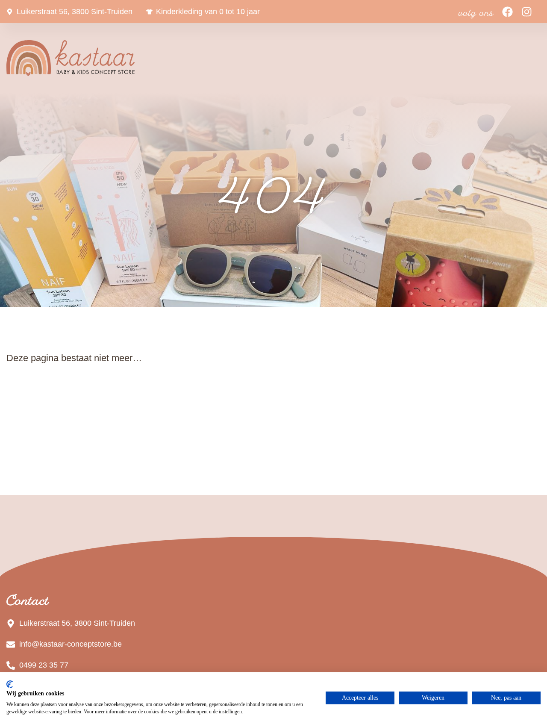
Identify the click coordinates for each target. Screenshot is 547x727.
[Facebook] (507, 11)
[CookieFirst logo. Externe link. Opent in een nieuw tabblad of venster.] (9, 684)
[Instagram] (526, 11)
